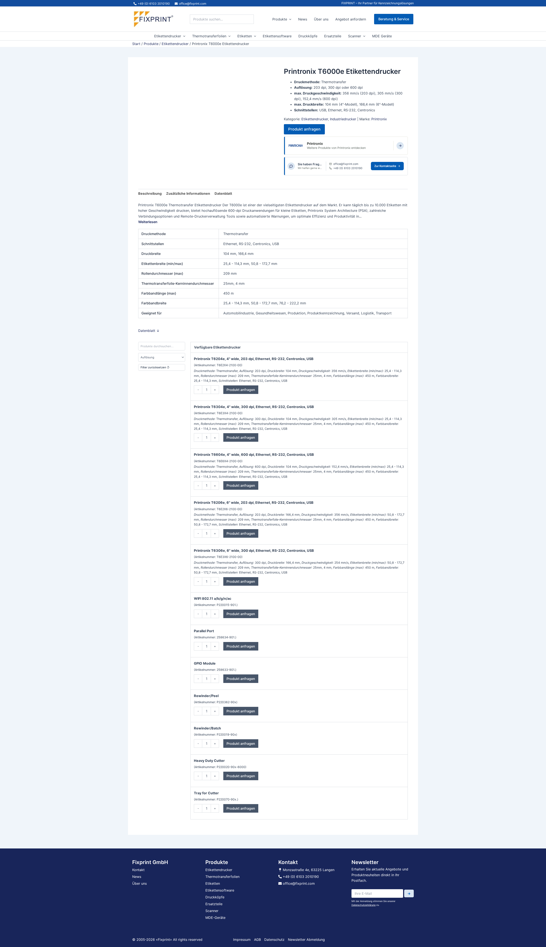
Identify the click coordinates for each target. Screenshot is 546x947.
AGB (257, 939)
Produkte (279, 19)
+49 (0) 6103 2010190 (347, 168)
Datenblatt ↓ (149, 330)
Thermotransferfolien (209, 36)
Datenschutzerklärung (363, 904)
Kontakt (138, 870)
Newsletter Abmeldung (306, 939)
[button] (289, 19)
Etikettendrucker (167, 36)
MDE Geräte (382, 36)
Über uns (321, 19)
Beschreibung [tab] (150, 193)
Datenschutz (274, 939)
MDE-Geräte (215, 917)
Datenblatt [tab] (223, 193)
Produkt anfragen (304, 129)
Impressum (242, 939)
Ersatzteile (332, 36)
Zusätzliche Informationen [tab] (188, 193)
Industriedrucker (343, 119)
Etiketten (244, 36)
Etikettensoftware (277, 36)
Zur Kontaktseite (385, 166)
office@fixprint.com (345, 164)
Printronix (379, 119)
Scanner (354, 36)
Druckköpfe (307, 36)
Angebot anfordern (350, 19)
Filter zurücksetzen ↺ (155, 367)
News (302, 19)
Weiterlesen (147, 222)
